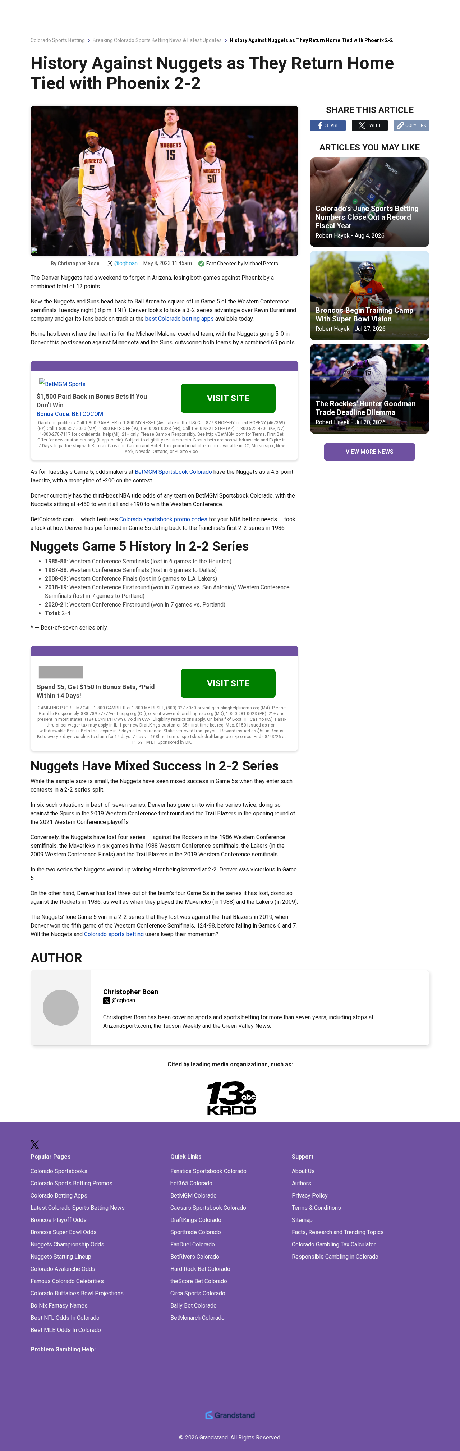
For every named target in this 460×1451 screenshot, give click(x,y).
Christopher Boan (79, 263)
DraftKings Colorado (195, 1220)
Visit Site (228, 398)
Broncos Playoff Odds (59, 1220)
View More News (370, 451)
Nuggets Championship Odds (67, 1244)
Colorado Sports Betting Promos (71, 1183)
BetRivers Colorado (194, 1256)
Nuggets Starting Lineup (61, 1256)
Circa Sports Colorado (197, 1293)
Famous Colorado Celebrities (67, 1281)
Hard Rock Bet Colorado (200, 1268)
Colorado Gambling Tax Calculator (334, 1244)
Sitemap (302, 1220)
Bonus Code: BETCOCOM (70, 414)
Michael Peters (261, 263)
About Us (303, 1171)
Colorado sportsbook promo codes (163, 519)
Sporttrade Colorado (195, 1232)
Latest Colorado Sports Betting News (78, 1207)
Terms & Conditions (316, 1207)
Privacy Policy (310, 1195)
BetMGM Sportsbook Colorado (173, 471)
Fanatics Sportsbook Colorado (208, 1171)
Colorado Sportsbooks (59, 1171)
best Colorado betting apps (179, 318)
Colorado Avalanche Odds (63, 1268)
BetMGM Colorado (193, 1195)
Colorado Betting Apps (59, 1195)
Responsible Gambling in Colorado (335, 1256)
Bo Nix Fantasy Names (59, 1305)
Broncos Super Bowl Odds (64, 1232)
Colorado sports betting (114, 934)
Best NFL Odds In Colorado (65, 1317)
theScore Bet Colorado (198, 1281)
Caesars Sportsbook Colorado (208, 1207)
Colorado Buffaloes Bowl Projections (77, 1293)
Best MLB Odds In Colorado (66, 1330)
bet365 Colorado (191, 1183)
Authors (301, 1183)
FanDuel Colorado (192, 1244)
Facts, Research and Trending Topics (338, 1232)
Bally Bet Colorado (193, 1305)
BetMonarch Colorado (197, 1317)
